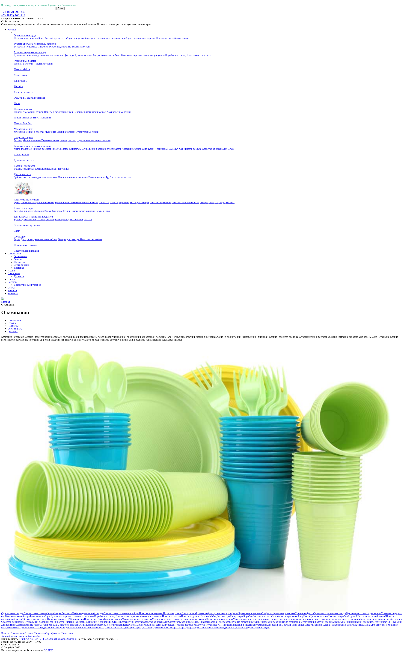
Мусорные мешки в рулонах (60, 131)
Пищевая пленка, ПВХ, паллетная (32, 117)
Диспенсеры (20, 75)
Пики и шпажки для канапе (73, 177)
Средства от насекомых (214, 148)
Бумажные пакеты (24, 160)
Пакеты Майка (22, 69)
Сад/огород (20, 236)
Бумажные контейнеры (87, 55)
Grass (231, 148)
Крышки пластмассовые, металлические (76, 202)
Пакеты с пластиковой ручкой (90, 112)
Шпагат (230, 202)
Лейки (67, 211)
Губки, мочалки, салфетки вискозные (34, 202)
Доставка (19, 267)
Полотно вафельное (160, 202)
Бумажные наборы (111, 55)
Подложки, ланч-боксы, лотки (172, 38)
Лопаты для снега (23, 92)
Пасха (17, 103)
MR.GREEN (172, 148)
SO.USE (48, 650)
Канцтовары (20, 80)
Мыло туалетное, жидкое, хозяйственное (36, 148)
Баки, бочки (20, 211)
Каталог (5, 633)
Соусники (57, 38)
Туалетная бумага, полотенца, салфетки (35, 43)
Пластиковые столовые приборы (113, 38)
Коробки (18, 86)
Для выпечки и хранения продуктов (33, 216)
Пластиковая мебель (91, 239)
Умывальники (102, 211)
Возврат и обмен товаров (27, 284)
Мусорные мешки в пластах (29, 131)
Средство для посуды (69, 148)
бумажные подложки (46, 168)
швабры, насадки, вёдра (213, 202)
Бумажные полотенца (25, 46)
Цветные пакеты (23, 109)
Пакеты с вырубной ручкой (29, 112)
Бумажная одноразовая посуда (30, 52)
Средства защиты (23, 137)
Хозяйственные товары (26, 199)
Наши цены (67, 633)
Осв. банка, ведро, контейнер (29, 97)
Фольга (88, 219)
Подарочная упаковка (25, 245)
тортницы (63, 168)
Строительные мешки (87, 131)
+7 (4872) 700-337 (13, 11)
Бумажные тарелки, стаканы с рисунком (143, 55)
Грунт (17, 239)
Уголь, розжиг (21, 154)
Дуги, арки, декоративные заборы (39, 239)
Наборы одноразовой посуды (79, 38)
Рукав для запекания (72, 219)
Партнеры (19, 262)
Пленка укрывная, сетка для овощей (129, 202)
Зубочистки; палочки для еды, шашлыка (35, 177)
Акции (5, 636)
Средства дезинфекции (26, 250)
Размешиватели (96, 177)
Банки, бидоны (35, 211)
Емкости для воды (23, 208)
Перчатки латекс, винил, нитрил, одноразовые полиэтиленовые (75, 140)
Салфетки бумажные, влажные (54, 46)
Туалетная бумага (81, 46)
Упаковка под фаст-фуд (61, 55)
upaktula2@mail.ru (67, 639)
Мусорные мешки (23, 129)
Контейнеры (45, 38)
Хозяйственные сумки (119, 112)
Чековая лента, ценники (27, 225)
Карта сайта (33, 636)
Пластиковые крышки (199, 55)
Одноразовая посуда (25, 35)
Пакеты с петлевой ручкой (58, 112)
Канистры (56, 211)
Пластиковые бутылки (83, 211)
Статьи (13, 636)
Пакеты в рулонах (43, 63)
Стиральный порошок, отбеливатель (101, 148)
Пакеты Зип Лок (23, 123)
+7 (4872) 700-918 (13, 15)
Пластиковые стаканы (26, 38)
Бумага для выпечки (25, 219)
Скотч (17, 230)
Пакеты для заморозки (48, 219)
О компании (20, 256)
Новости (22, 636)
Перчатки (104, 202)
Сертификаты (21, 265)
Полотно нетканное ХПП (185, 202)
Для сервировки (22, 174)
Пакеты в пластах (23, 63)
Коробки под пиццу (176, 55)
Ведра (47, 211)
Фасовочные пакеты (25, 60)
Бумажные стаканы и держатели (31, 55)
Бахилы (18, 140)
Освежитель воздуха (190, 148)
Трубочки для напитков (118, 177)
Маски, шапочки (32, 140)
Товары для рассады (69, 239)
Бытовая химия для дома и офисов (32, 146)
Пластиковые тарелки (144, 38)
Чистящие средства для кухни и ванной (143, 148)
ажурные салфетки (24, 168)
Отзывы (18, 259)
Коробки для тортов (24, 166)
